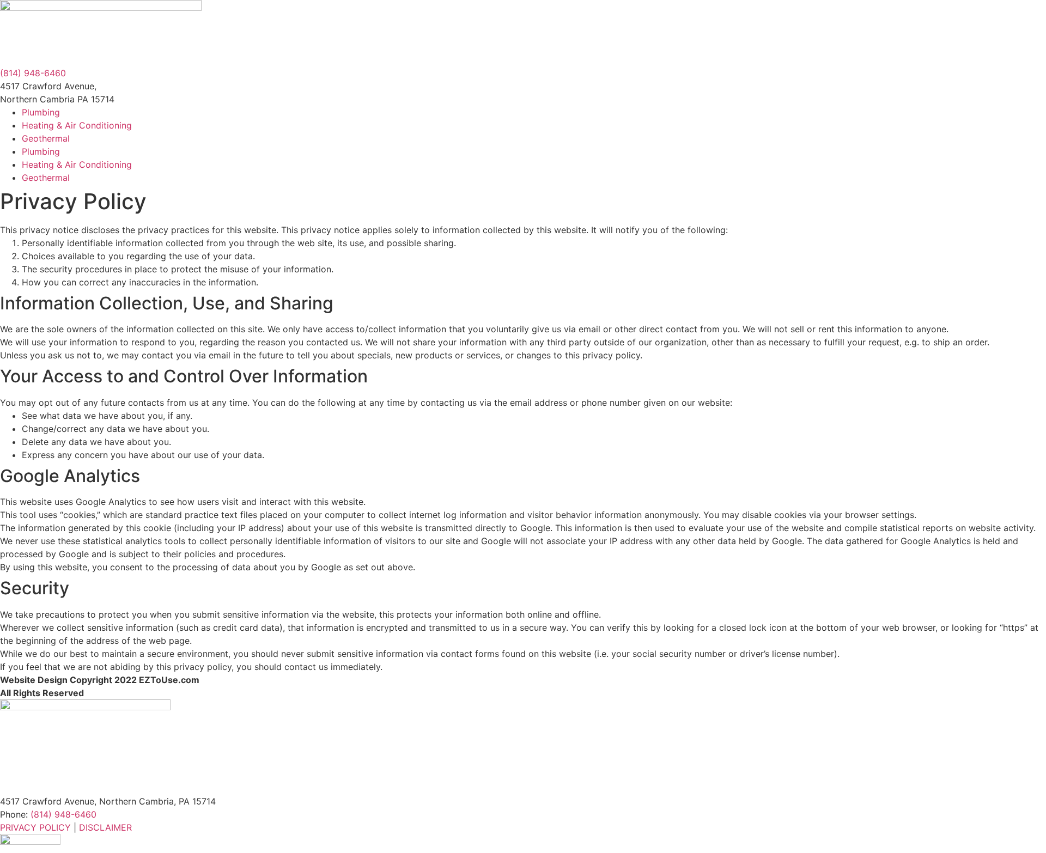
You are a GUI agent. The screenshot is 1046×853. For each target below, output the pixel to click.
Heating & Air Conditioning (77, 125)
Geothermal (46, 138)
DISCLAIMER (105, 827)
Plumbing (41, 112)
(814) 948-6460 (33, 73)
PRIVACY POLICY (35, 827)
